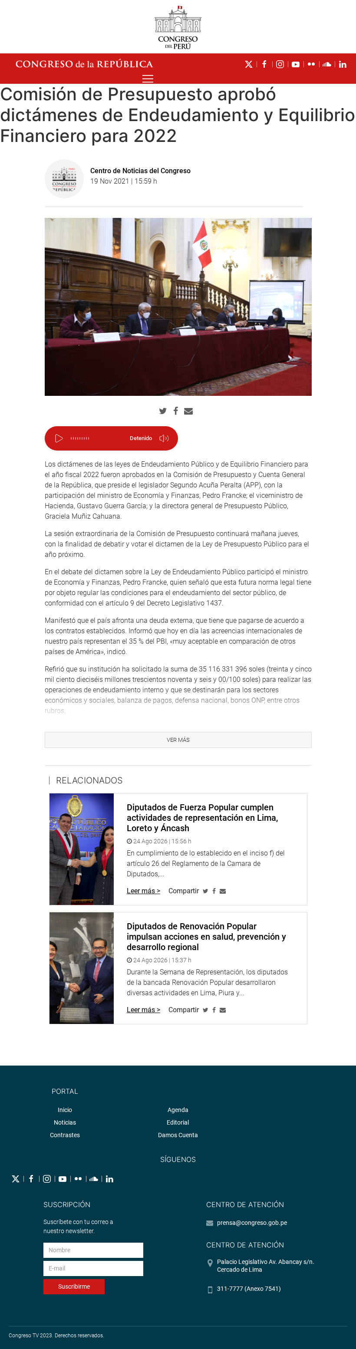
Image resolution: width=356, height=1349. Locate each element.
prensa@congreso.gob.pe (252, 1222)
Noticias (65, 1122)
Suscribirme (74, 1286)
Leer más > (143, 891)
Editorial (178, 1122)
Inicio (65, 1109)
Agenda (178, 1109)
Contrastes (65, 1135)
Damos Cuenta (178, 1135)
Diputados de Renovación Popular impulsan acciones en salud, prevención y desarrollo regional (206, 936)
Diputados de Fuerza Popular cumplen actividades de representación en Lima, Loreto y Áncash (202, 817)
